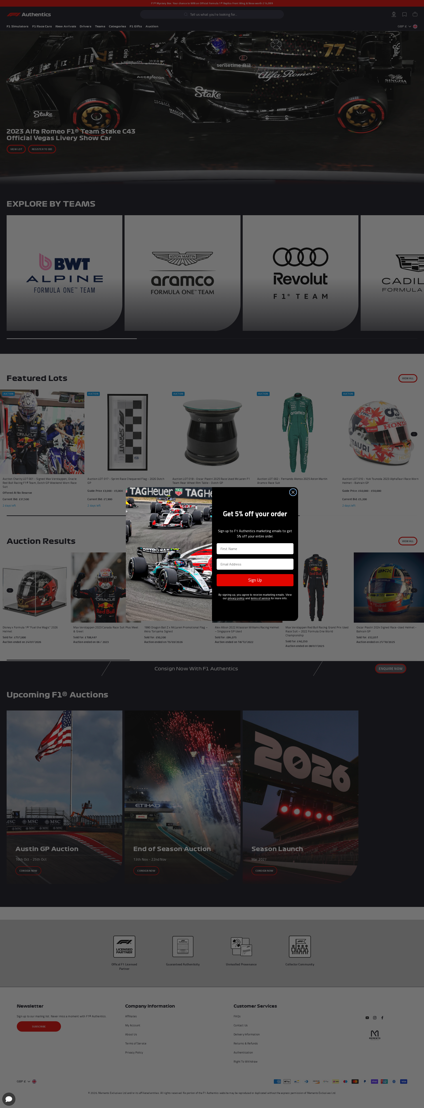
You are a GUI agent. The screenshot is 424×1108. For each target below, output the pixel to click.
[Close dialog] (293, 492)
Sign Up (255, 580)
